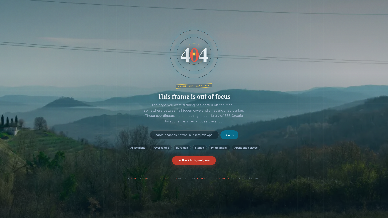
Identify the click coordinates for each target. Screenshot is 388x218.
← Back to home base (194, 160)
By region (182, 147)
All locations (137, 147)
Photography (219, 147)
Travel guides (160, 147)
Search (229, 135)
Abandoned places (246, 147)
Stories (199, 147)
